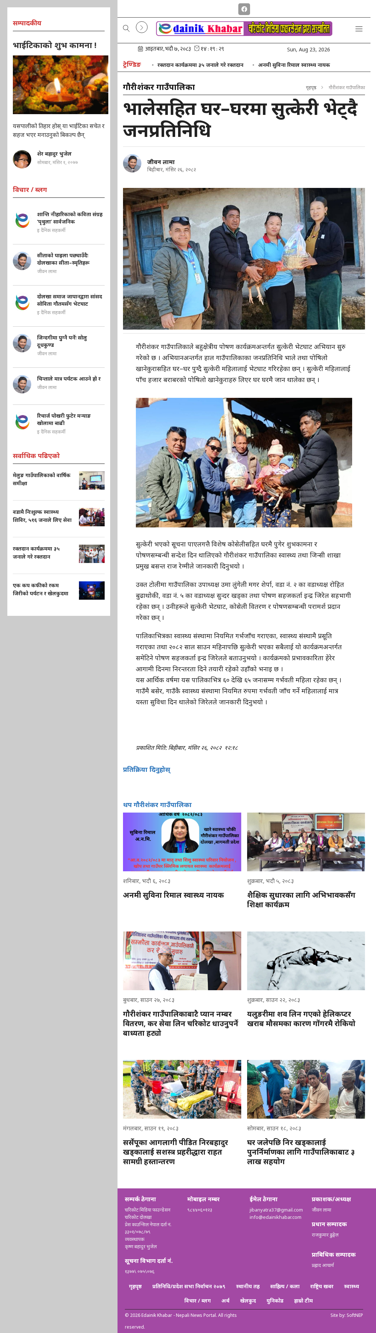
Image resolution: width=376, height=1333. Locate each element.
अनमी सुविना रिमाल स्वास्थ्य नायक (294, 64)
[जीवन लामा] (132, 163)
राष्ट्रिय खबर (321, 1286)
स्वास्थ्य (351, 1286)
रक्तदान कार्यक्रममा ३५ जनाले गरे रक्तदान (200, 64)
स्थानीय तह (248, 1286)
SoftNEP (355, 1315)
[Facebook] (244, 8)
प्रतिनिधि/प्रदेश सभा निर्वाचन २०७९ (188, 1286)
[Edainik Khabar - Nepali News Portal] (244, 33)
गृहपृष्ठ (311, 87)
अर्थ (225, 1300)
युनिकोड (275, 1300)
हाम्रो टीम (303, 1300)
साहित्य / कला (285, 1286)
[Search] (126, 29)
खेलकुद (248, 1300)
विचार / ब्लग (197, 1300)
